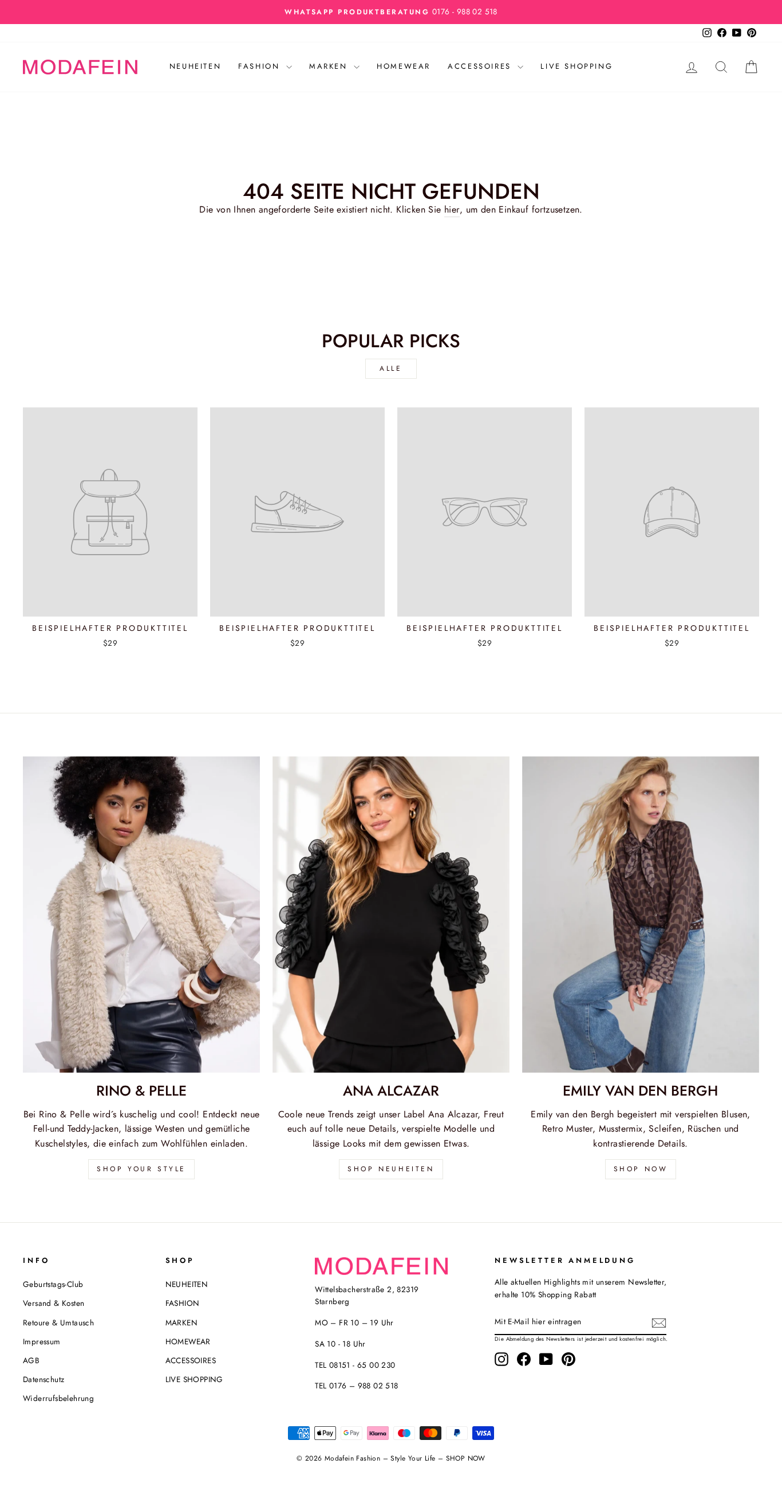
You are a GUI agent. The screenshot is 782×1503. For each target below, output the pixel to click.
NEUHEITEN (195, 66)
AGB (31, 1360)
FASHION (260, 66)
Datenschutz (43, 1379)
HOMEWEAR (404, 66)
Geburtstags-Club (53, 1284)
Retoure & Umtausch (58, 1322)
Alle (391, 368)
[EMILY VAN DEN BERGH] (640, 914)
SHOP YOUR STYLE (141, 1169)
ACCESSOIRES (481, 66)
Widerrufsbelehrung (58, 1398)
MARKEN (330, 66)
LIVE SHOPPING (576, 66)
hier (452, 209)
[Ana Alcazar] (391, 914)
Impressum (42, 1341)
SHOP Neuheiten (390, 1169)
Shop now (641, 1169)
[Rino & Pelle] (141, 914)
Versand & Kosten (53, 1303)
